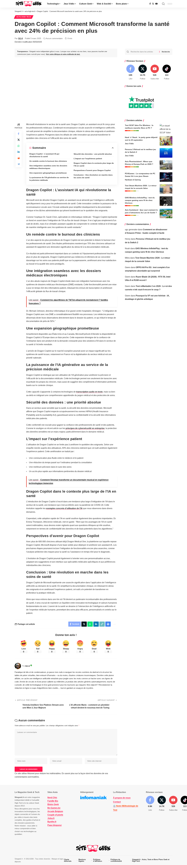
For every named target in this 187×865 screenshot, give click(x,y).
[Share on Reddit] (19, 158)
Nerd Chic (52, 797)
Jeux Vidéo (129, 144)
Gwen (127, 267)
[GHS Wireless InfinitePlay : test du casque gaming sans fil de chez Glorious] (166, 201)
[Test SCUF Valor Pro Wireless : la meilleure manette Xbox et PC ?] (166, 129)
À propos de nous (122, 798)
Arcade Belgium (55, 811)
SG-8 (20, 38)
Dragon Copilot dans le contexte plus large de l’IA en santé (94, 164)
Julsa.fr (51, 818)
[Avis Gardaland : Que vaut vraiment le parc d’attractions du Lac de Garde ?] (166, 213)
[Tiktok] (166, 72)
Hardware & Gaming (133, 180)
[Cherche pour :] (144, 52)
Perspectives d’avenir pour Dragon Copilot (92, 170)
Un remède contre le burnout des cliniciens (48, 161)
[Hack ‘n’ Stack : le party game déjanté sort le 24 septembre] (166, 141)
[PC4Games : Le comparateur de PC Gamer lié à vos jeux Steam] (166, 177)
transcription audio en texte (89, 392)
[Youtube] (154, 72)
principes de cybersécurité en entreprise (85, 428)
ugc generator (131, 229)
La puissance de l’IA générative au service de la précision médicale (49, 178)
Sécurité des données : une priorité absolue (93, 154)
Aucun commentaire (54, 38)
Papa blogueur (54, 825)
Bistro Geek (53, 804)
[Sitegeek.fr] (29, 4)
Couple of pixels (55, 815)
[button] (163, 4)
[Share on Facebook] (19, 134)
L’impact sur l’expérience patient (88, 159)
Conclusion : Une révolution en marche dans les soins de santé (93, 176)
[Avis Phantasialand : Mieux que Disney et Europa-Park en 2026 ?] (166, 165)
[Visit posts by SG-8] (18, 666)
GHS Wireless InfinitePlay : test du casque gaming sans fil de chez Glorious (140, 200)
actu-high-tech (23, 17)
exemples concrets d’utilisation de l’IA (64, 508)
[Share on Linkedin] (19, 152)
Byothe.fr (51, 822)
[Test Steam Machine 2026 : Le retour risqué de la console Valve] (166, 189)
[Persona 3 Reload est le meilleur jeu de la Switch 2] (166, 153)
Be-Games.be (53, 808)
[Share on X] (19, 140)
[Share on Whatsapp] (19, 146)
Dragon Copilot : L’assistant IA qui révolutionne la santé (44, 155)
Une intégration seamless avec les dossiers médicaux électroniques (48, 167)
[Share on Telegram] (19, 164)
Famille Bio (52, 801)
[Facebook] (150, 3)
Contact (117, 802)
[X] (153, 3)
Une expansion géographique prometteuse (48, 173)
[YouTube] (156, 3)
